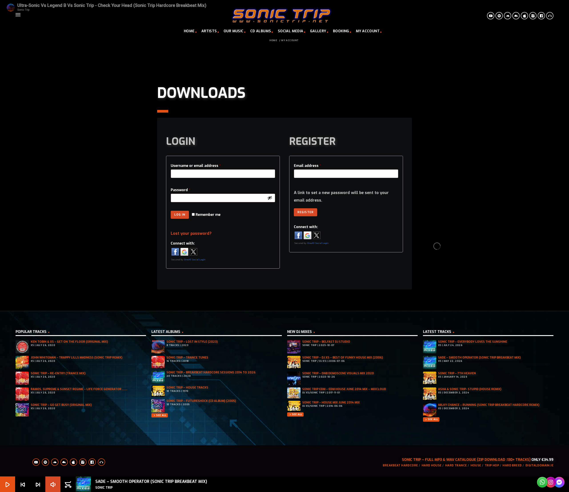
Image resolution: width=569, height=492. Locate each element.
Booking (341, 31)
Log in (179, 215)
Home (189, 31)
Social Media (290, 31)
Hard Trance (456, 465)
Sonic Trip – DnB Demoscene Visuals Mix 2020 (338, 373)
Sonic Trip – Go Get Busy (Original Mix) (61, 405)
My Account (368, 31)
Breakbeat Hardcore (400, 465)
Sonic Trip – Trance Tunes (187, 357)
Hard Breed (512, 465)
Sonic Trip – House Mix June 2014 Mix (331, 402)
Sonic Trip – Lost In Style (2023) (192, 342)
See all (159, 415)
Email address (308, 166)
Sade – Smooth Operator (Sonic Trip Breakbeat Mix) (479, 357)
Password (181, 190)
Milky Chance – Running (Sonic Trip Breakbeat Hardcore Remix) (488, 405)
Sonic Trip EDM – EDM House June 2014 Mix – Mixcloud (344, 389)
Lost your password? (191, 233)
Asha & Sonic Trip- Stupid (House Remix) (469, 389)
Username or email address (197, 166)
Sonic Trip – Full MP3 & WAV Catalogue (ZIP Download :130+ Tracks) (466, 459)
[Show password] (269, 197)
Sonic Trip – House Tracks (187, 387)
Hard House (432, 465)
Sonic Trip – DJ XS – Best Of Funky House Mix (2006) (342, 357)
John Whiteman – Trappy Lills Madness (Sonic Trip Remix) (76, 357)
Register (305, 212)
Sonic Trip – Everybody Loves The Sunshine (472, 342)
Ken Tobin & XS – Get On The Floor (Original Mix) (69, 342)
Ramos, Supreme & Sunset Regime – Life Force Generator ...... (79, 389)
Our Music (234, 31)
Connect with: (183, 243)
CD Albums (260, 31)
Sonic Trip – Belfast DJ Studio (326, 342)
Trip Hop (492, 465)
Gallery (318, 31)
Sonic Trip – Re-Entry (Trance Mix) (58, 373)
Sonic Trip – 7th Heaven (457, 373)
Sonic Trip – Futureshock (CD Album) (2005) (201, 401)
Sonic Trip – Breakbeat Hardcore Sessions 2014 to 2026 (211, 372)
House (476, 465)
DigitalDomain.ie (539, 465)
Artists (209, 31)
